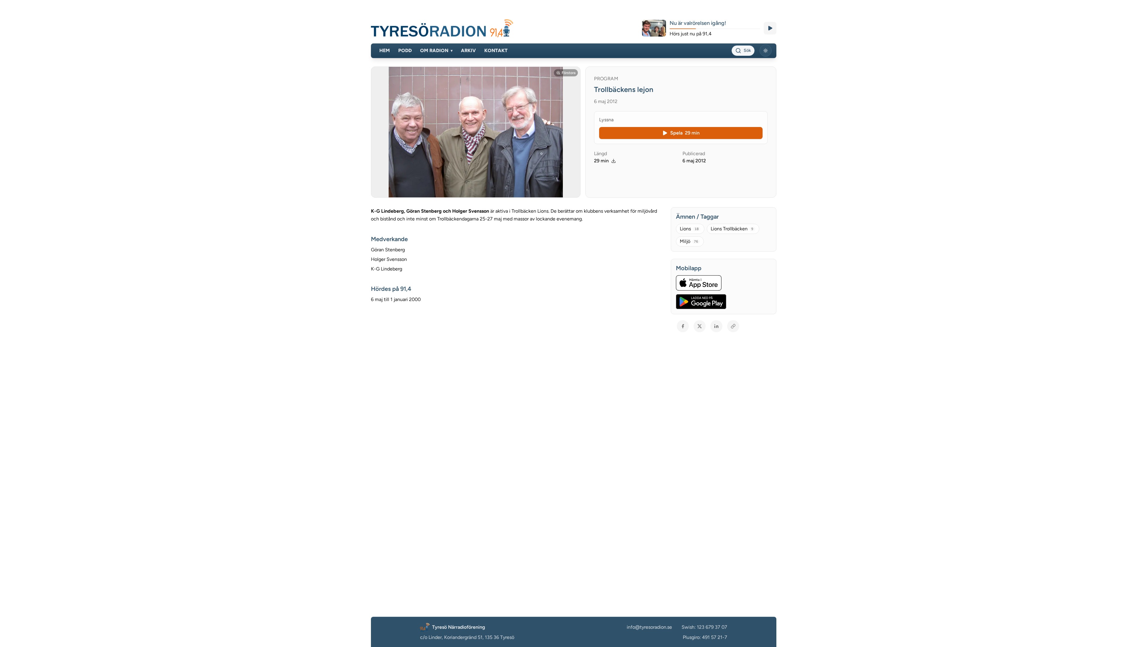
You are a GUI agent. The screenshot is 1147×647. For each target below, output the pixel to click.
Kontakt (496, 50)
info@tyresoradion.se (649, 627)
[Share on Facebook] (683, 326)
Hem (384, 50)
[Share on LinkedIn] (716, 326)
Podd (405, 50)
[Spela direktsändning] (770, 28)
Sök (747, 50)
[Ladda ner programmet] (613, 160)
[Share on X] (700, 326)
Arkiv (468, 50)
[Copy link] (733, 326)
